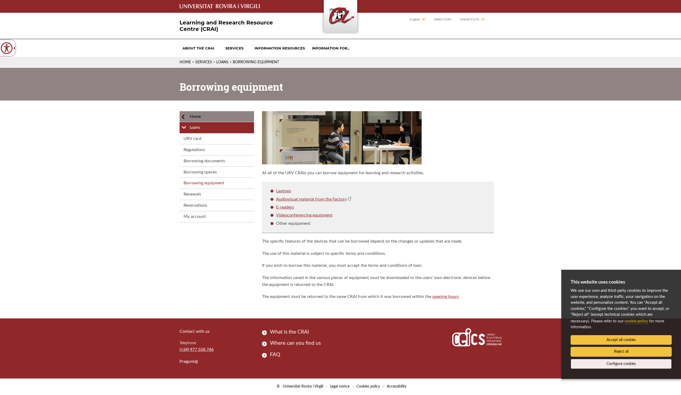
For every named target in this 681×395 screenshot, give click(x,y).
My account (195, 216)
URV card (192, 138)
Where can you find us (295, 343)
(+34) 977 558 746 (197, 349)
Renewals (192, 194)
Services (234, 48)
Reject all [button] (621, 352)
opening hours (445, 296)
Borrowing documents (204, 161)
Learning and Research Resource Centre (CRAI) (226, 25)
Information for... (331, 48)
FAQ (275, 354)
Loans (222, 62)
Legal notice (340, 386)
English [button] (415, 19)
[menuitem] (198, 48)
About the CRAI (198, 48)
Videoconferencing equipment (304, 215)
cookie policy (636, 320)
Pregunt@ (189, 361)
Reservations (195, 205)
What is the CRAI (289, 332)
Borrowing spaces (200, 172)
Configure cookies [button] (621, 364)
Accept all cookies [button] (621, 340)
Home (185, 62)
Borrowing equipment (204, 183)
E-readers (285, 207)
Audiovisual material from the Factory (311, 199)
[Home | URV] (340, 17)
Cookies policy (368, 386)
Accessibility (396, 386)
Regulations (194, 150)
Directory (443, 19)
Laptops (283, 191)
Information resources (280, 48)
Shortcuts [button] (469, 19)
